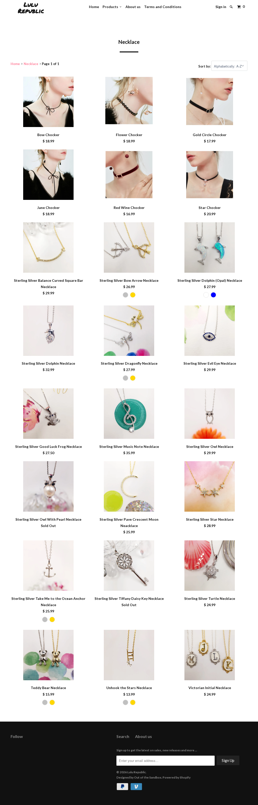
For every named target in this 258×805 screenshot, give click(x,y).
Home (94, 7)
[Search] (231, 7)
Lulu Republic (31, 7)
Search (122, 736)
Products (111, 7)
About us (133, 7)
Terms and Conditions (162, 7)
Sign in (220, 7)
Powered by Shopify (176, 777)
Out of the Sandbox (147, 777)
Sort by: (204, 66)
